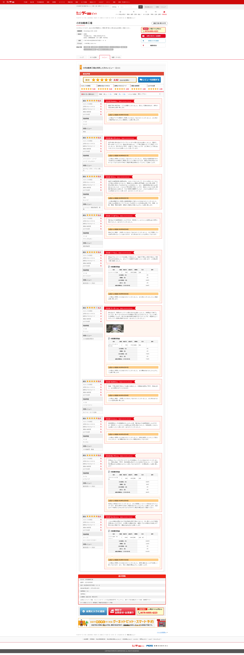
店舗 (157, 7)
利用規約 (92, 639)
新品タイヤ (93, 2)
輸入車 (32, 2)
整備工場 (70, 2)
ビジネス (135, 639)
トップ (82, 57)
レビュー (104, 57)
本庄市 (112, 17)
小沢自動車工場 (120, 17)
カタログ (101, 2)
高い (120, 94)
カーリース (62, 2)
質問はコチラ (143, 639)
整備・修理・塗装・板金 (133, 14)
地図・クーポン (116, 57)
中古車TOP (79, 17)
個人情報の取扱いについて (114, 639)
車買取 (54, 2)
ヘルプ (150, 639)
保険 (114, 2)
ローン (108, 2)
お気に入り (149, 7)
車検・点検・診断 (156, 14)
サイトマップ (156, 639)
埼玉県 (106, 17)
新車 (48, 2)
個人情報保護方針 (100, 639)
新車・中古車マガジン (124, 2)
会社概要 (86, 639)
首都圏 (101, 17)
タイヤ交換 (84, 2)
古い (111, 94)
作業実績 (164, 14)
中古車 (25, 2)
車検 (77, 2)
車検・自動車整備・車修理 (90, 17)
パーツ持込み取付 (120, 14)
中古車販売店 (40, 2)
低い (124, 94)
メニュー (163, 7)
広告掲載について (127, 639)
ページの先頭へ (161, 632)
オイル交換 (146, 14)
